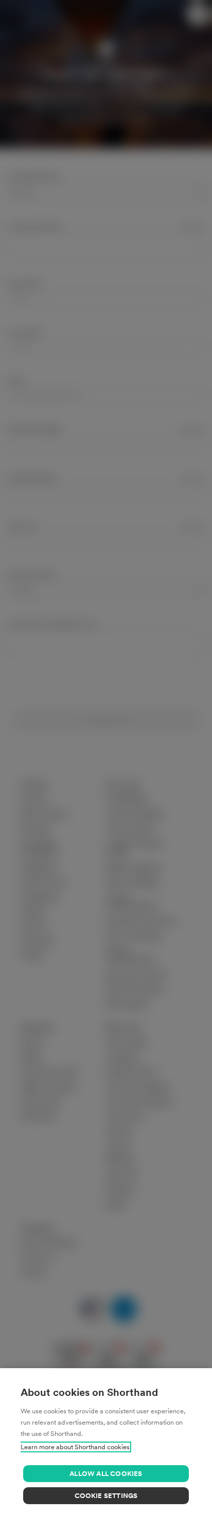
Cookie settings (106, 1496)
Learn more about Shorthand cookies (75, 1447)
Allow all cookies (105, 1473)
